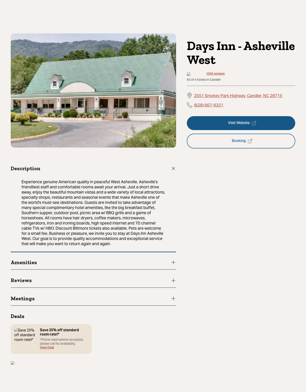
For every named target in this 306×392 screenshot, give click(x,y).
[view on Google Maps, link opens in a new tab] (12, 363)
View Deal (47, 348)
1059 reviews (215, 74)
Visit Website (239, 123)
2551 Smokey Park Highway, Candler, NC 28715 (238, 95)
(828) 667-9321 (208, 104)
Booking (239, 141)
